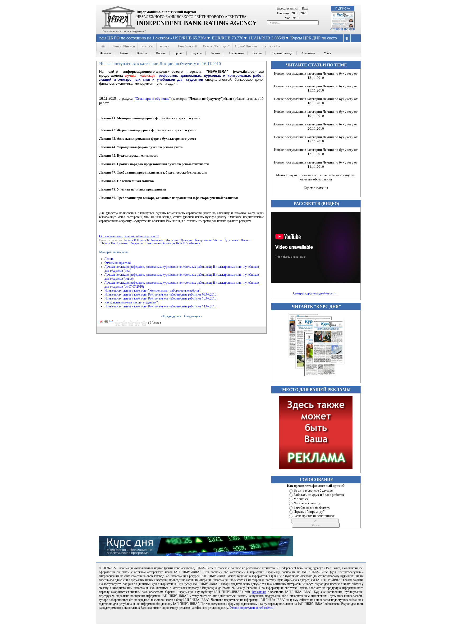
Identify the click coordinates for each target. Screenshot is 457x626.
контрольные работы (208, 240)
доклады (186, 240)
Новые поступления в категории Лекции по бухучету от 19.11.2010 (316, 114)
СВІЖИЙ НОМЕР (342, 29)
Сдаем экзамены (316, 188)
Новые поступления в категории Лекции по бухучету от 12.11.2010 (316, 152)
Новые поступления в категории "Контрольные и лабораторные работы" (152, 290)
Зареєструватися (287, 8)
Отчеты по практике (117, 263)
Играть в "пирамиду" (309, 512)
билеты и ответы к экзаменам (143, 240)
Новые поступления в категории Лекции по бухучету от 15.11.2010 (316, 88)
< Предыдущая (171, 316)
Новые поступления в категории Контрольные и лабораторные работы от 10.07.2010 (160, 298)
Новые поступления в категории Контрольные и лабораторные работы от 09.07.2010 (160, 294)
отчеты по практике (114, 243)
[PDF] (101, 322)
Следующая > (193, 316)
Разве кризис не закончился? (314, 516)
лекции (245, 240)
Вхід (305, 8)
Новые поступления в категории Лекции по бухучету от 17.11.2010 (316, 139)
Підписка (342, 8)
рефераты (136, 243)
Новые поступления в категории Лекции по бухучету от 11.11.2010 (316, 164)
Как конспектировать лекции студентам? (131, 302)
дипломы (172, 240)
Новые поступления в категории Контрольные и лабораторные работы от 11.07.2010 (160, 306)
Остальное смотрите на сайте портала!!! (129, 236)
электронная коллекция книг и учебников (172, 243)
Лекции (109, 259)
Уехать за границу (307, 503)
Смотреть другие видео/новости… (316, 293)
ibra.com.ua (259, 592)
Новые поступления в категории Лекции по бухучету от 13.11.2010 (316, 75)
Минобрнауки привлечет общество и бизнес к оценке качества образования (315, 177)
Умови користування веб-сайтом (251, 608)
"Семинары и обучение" (152, 99)
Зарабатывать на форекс (312, 507)
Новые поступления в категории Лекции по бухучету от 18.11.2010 (316, 101)
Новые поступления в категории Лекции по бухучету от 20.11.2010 (316, 126)
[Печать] (106, 322)
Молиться (301, 499)
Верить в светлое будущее (313, 490)
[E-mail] (111, 322)
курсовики (231, 240)
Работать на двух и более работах (319, 495)
